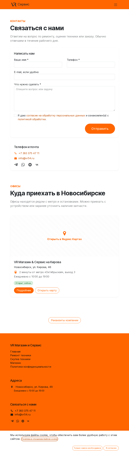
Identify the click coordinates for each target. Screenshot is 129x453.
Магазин (15, 362)
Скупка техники (20, 359)
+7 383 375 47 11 (29, 153)
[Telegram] (16, 165)
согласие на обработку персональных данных (55, 115)
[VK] (37, 165)
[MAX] (30, 165)
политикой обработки (32, 119)
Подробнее (24, 290)
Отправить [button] (100, 129)
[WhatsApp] (23, 165)
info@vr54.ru (26, 158)
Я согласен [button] (111, 448)
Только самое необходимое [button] (87, 448)
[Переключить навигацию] (115, 4)
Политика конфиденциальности (30, 366)
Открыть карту (47, 290)
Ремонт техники (20, 355)
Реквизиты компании (64, 320)
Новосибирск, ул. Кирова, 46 (34, 386)
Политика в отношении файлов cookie (39, 439)
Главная (15, 351)
